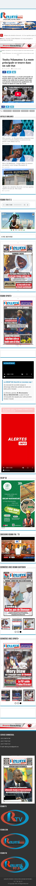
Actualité (8, 38)
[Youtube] (20, 881)
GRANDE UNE (7, 110)
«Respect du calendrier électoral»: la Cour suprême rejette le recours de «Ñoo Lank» (18, 187)
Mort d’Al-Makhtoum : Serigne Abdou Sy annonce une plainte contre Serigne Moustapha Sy (17, 164)
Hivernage (16, 110)
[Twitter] (18, 881)
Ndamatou (25, 110)
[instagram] (21, 881)
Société (19, 68)
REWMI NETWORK (26, 879)
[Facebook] (16, 881)
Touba (32, 110)
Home (3, 38)
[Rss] (14, 881)
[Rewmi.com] (12, 15)
